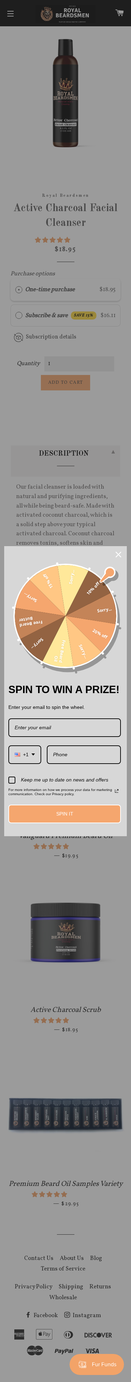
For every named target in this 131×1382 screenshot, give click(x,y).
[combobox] (24, 754)
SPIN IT (64, 814)
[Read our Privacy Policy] (116, 791)
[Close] (118, 554)
